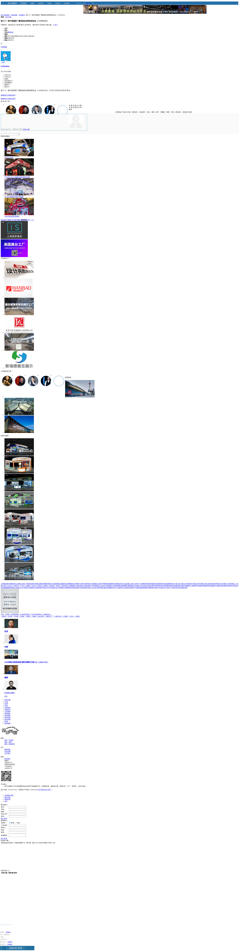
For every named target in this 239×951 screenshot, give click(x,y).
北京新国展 (115, 585)
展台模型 (152, 585)
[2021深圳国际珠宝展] (19, 473)
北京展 (22, 584)
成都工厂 (29, 585)
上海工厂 (5, 585)
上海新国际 (71, 585)
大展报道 (4, 584)
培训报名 (7, 707)
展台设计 (178, 584)
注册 (28, 129)
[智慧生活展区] (19, 579)
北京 (133, 584)
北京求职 (167, 587)
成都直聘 (143, 587)
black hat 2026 (8, 157)
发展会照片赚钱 (6, 220)
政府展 (43, 584)
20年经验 (231, 584)
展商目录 (7, 799)
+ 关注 (3, 62)
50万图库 (217, 585)
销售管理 (41, 587)
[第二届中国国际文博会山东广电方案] (19, 455)
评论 (30, 220)
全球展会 (23, 3)
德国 (151, 584)
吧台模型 (181, 585)
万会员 (9, 616)
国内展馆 (122, 585)
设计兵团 (8, 17)
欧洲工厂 (53, 585)
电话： (3, 809)
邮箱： (3, 811)
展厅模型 (164, 585)
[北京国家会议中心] (19, 432)
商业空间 (120, 584)
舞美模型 (170, 585)
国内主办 (134, 585)
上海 (130, 584)
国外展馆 (128, 585)
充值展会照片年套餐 (15, 948)
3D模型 (32, 3)
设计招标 (59, 587)
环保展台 (53, 587)
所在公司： (4, 814)
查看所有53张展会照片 (8, 95)
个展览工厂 (48, 616)
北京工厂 (11, 585)
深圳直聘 (131, 587)
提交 (2, 818)
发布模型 (7, 715)
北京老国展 (107, 585)
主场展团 (93, 584)
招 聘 (6, 704)
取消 (5, 818)
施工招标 (65, 587)
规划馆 (109, 584)
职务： (3, 816)
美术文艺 (47, 587)
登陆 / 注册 (88, 3)
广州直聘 (137, 587)
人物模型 (193, 585)
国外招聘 (155, 587)
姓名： (3, 807)
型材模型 (158, 585)
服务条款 (7, 749)
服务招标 (71, 587)
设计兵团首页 (12, 3)
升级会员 (7, 709)
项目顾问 (77, 587)
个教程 (33, 616)
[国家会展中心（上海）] (19, 414)
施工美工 (20, 587)
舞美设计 (190, 584)
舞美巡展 (114, 584)
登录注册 (7, 700)
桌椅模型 (205, 585)
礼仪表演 (95, 587)
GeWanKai (5, 66)
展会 (5, 740)
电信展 (39, 584)
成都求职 (184, 587)
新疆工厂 (47, 585)
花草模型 (199, 585)
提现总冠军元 (27, 614)
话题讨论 (57, 3)
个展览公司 (57, 616)
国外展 (13, 584)
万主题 (15, 616)
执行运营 (35, 587)
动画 (30, 587)
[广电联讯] (19, 544)
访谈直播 (167, 584)
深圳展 (31, 584)
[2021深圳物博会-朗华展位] (19, 490)
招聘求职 (40, 3)
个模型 (27, 616)
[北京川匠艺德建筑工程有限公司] (19, 332)
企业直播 (126, 584)
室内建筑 (176, 585)
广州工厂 (23, 585)
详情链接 (8, 932)
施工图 (207, 584)
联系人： (4, 827)
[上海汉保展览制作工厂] (18, 297)
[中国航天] (19, 562)
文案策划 (213, 584)
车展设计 (225, 584)
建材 (111, 587)
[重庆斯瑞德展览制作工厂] (19, 368)
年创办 (3, 616)
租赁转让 (89, 587)
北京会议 (101, 585)
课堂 (5, 744)
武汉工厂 (35, 585)
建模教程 (8, 587)
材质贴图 (211, 585)
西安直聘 (149, 587)
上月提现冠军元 (15, 614)
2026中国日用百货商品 (11, 216)
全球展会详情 (8, 795)
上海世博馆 (86, 585)
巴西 (157, 584)
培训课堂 (66, 3)
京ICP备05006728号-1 (45, 789)
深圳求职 (178, 587)
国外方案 (80, 584)
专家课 (228, 585)
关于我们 (7, 753)
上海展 (18, 584)
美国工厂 (59, 585)
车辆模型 (187, 585)
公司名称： (4, 825)
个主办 (71, 616)
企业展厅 (99, 584)
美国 (154, 584)
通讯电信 (10, 32)
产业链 (49, 3)
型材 (88, 584)
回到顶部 (7, 723)
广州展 (27, 584)
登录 (25, 129)
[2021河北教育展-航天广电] (19, 526)
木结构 (85, 584)
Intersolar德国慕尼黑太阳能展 (13, 196)
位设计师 (40, 616)
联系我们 (7, 759)
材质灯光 (14, 587)
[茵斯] (14, 238)
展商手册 (24, 220)
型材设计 (219, 584)
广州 (139, 584)
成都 (142, 584)
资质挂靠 (83, 587)
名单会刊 (146, 585)
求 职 (6, 705)
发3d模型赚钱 (16, 220)
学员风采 (234, 585)
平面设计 (202, 584)
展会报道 (14, 15)
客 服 (6, 721)
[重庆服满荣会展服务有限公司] (19, 314)
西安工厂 (41, 585)
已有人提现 (5, 614)
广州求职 (173, 587)
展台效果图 (67, 584)
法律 (114, 587)
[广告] (10, 612)
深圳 (136, 584)
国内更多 (65, 585)
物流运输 (107, 587)
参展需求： (4, 835)
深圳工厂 (17, 585)
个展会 (21, 616)
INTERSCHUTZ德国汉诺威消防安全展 (17, 177)
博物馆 (104, 584)
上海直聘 (119, 587)
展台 (5, 742)
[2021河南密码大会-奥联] (19, 508)
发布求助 (7, 719)
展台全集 (7, 797)
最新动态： (48, 614)
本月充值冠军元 (38, 614)
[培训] (14, 256)
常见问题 (7, 751)
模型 (10, 742)
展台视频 (60, 584)
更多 (5, 696)
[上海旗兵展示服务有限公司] (19, 350)
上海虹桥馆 (79, 585)
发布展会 (7, 713)
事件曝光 (49, 584)
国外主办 (140, 585)
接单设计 (173, 584)
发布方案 (7, 717)
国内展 (9, 584)
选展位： (4, 823)
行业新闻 (55, 584)
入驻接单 (7, 711)
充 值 (6, 702)
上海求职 (161, 587)
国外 (148, 584)
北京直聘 (125, 587)
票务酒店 (101, 587)
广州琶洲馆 (94, 585)
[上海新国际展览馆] (80, 397)
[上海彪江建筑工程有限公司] (19, 278)
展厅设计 (184, 584)
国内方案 (74, 584)
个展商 (65, 616)
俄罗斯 (161, 584)
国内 (145, 584)
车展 (35, 584)
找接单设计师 (79, 3)
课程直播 (223, 585)
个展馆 (77, 616)
